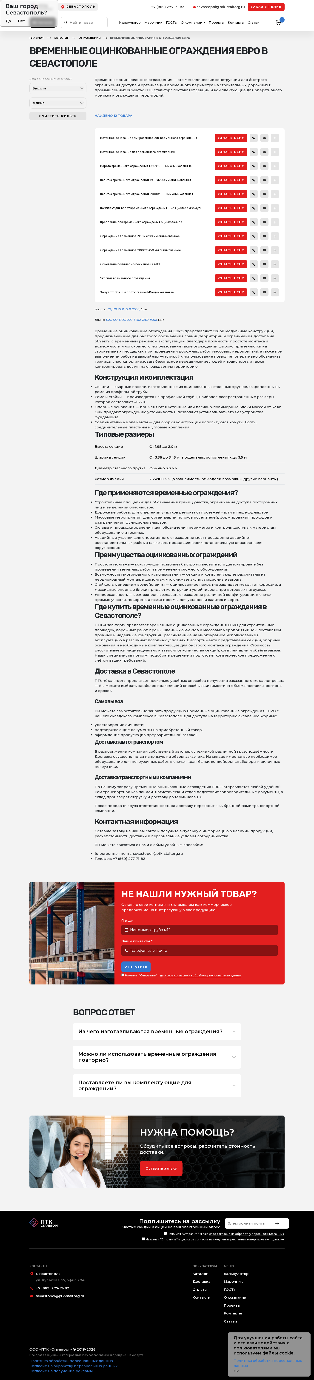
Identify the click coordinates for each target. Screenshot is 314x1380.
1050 (121, 309)
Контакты (236, 22)
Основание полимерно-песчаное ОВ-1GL (130, 264)
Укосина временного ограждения (125, 278)
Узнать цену (231, 138)
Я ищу (127, 920)
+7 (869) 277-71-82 (167, 7)
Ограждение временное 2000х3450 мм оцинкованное (140, 250)
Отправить (136, 966)
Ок (236, 1371)
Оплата (200, 1289)
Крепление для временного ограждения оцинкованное (141, 222)
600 (114, 319)
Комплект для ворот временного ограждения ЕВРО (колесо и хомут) (150, 208)
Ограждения (89, 38)
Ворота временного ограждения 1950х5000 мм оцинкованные (146, 166)
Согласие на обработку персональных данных (73, 1366)
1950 (128, 309)
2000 (135, 309)
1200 (129, 319)
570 (108, 319)
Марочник (153, 22)
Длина (38, 103)
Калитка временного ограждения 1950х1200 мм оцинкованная (145, 180)
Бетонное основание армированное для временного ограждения (148, 138)
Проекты (216, 22)
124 (109, 309)
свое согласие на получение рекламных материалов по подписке (235, 1239)
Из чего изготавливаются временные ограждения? (150, 1032)
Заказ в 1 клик (266, 7)
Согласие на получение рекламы (61, 1371)
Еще (144, 309)
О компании (191, 22)
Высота (39, 88)
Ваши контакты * (137, 941)
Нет (21, 21)
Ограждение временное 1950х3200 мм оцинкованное (140, 236)
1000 (122, 319)
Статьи (254, 22)
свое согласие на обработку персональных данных (204, 975)
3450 (145, 319)
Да (8, 21)
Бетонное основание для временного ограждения (137, 152)
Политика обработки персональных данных (71, 1361)
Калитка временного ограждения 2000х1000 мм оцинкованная (146, 194)
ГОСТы (171, 22)
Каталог (61, 38)
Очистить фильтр (58, 116)
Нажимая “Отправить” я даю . (183, 975)
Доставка (201, 1281)
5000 (153, 319)
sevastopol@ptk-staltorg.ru (221, 7)
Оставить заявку (161, 1168)
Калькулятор (130, 22)
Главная (36, 38)
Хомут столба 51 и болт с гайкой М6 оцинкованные (137, 292)
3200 (137, 319)
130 (115, 309)
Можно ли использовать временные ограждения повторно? (147, 1057)
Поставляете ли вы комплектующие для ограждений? (134, 1086)
